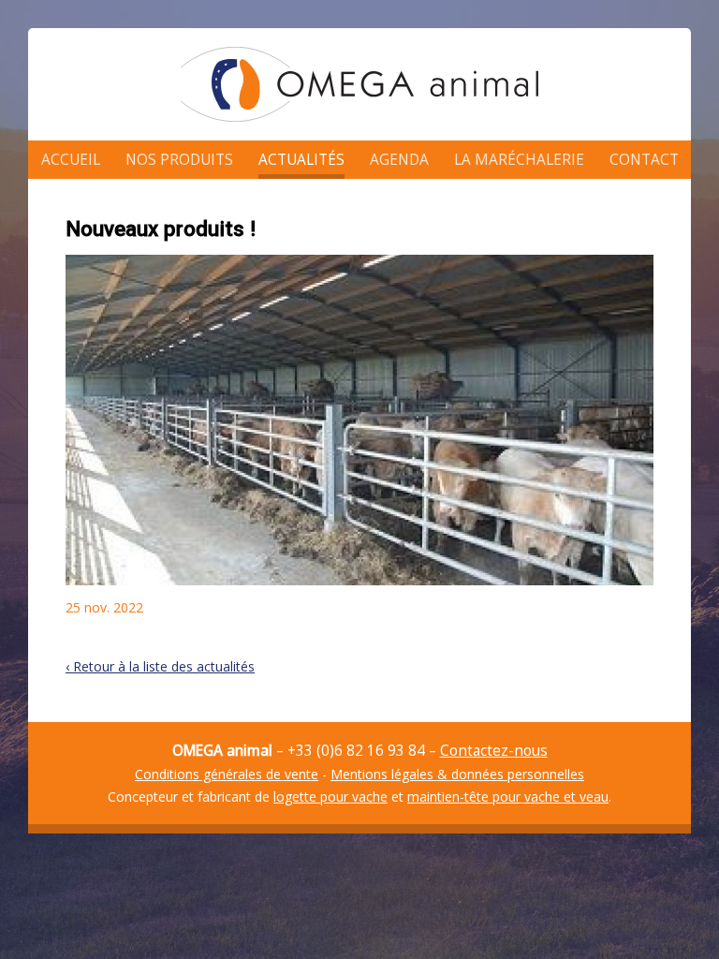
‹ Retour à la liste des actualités (160, 666)
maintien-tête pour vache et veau (508, 796)
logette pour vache (330, 796)
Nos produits (179, 160)
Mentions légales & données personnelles (457, 774)
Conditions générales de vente (226, 774)
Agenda (399, 160)
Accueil (70, 160)
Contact (644, 160)
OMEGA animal (359, 84)
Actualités (301, 160)
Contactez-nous (494, 750)
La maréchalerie (519, 160)
